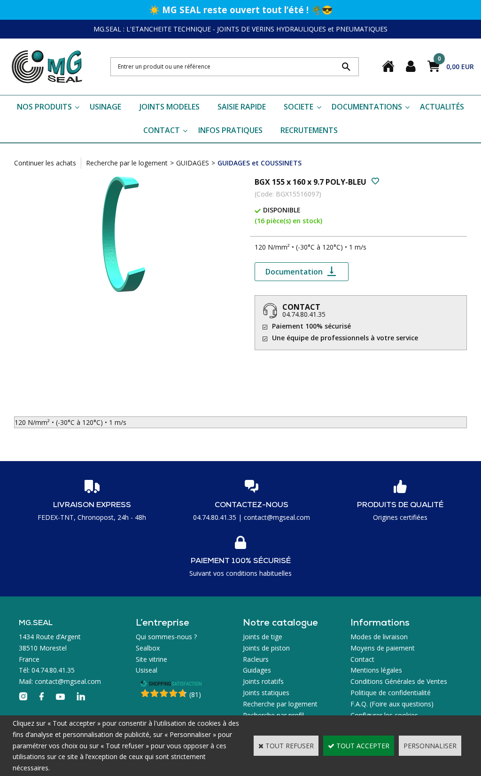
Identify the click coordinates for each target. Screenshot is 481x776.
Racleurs (256, 659)
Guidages (257, 670)
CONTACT (161, 130)
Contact (362, 659)
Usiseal (146, 670)
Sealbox (148, 647)
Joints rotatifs (263, 681)
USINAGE (105, 107)
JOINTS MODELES (170, 107)
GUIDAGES (192, 162)
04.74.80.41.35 (304, 314)
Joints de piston (266, 647)
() (195, 694)
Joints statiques (266, 692)
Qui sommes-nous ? (166, 636)
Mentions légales (376, 670)
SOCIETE (298, 107)
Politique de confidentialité (390, 692)
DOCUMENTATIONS (367, 107)
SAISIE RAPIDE (241, 107)
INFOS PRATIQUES (230, 130)
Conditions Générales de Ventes (398, 681)
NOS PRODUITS (44, 107)
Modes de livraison (379, 636)
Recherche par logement (280, 703)
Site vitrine (151, 659)
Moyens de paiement (382, 647)
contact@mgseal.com (277, 517)
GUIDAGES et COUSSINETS (259, 162)
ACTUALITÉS (442, 107)
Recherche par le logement (127, 162)
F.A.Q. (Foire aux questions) (392, 703)
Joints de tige (262, 636)
